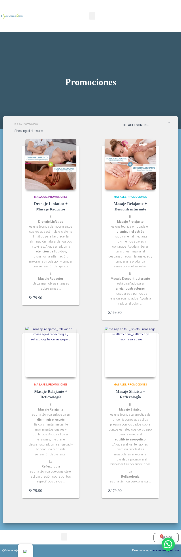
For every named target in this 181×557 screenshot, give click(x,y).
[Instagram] (162, 9)
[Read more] (70, 298)
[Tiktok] (149, 21)
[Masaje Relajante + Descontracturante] (130, 164)
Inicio (17, 124)
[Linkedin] (162, 21)
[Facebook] (149, 9)
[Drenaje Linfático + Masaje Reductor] (50, 164)
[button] (92, 16)
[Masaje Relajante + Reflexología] (50, 352)
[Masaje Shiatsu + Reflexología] (130, 352)
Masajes (40, 196)
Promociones (58, 196)
